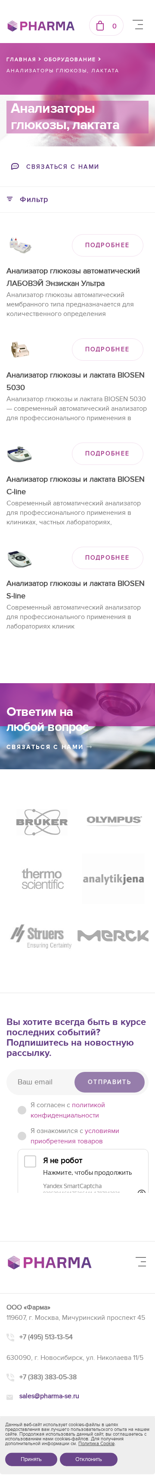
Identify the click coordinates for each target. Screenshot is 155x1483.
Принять (31, 1459)
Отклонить (88, 1459)
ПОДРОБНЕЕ (107, 245)
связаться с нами (46, 747)
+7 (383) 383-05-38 (48, 1377)
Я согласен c (68, 1110)
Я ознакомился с (75, 1136)
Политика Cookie (96, 1443)
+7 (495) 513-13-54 (46, 1337)
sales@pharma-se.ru (49, 1396)
